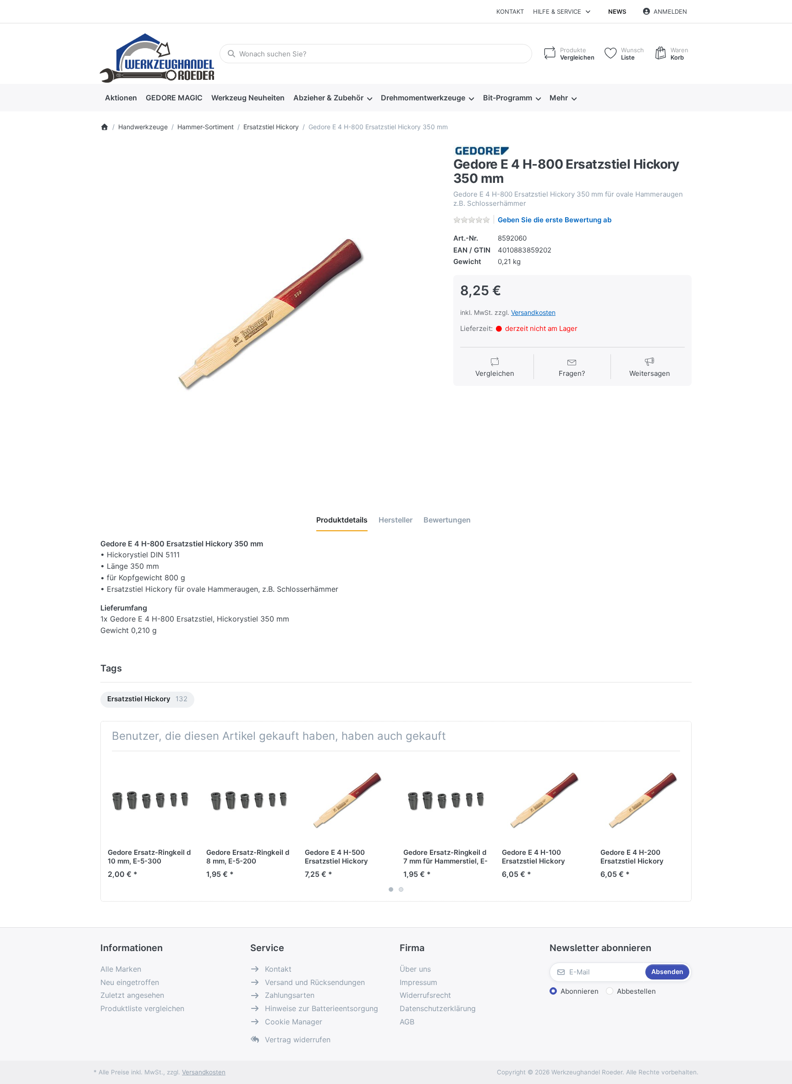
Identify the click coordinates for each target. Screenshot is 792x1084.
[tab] (342, 519)
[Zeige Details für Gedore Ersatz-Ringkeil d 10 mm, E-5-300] (150, 800)
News (617, 11)
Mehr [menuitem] (559, 97)
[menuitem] (120, 98)
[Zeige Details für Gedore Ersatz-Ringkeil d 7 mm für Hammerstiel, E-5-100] (445, 800)
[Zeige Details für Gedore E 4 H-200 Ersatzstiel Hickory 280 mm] (642, 800)
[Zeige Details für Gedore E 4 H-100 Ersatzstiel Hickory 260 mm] (544, 800)
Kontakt (510, 11)
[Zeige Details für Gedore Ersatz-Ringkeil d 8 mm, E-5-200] (248, 800)
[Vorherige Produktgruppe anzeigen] (111, 826)
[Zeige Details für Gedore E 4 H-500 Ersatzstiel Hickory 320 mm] (347, 800)
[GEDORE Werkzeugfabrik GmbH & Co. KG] (482, 150)
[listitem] (270, 314)
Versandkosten (533, 312)
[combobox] (376, 53)
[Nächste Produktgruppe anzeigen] (681, 826)
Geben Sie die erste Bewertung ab (554, 219)
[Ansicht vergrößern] (270, 314)
